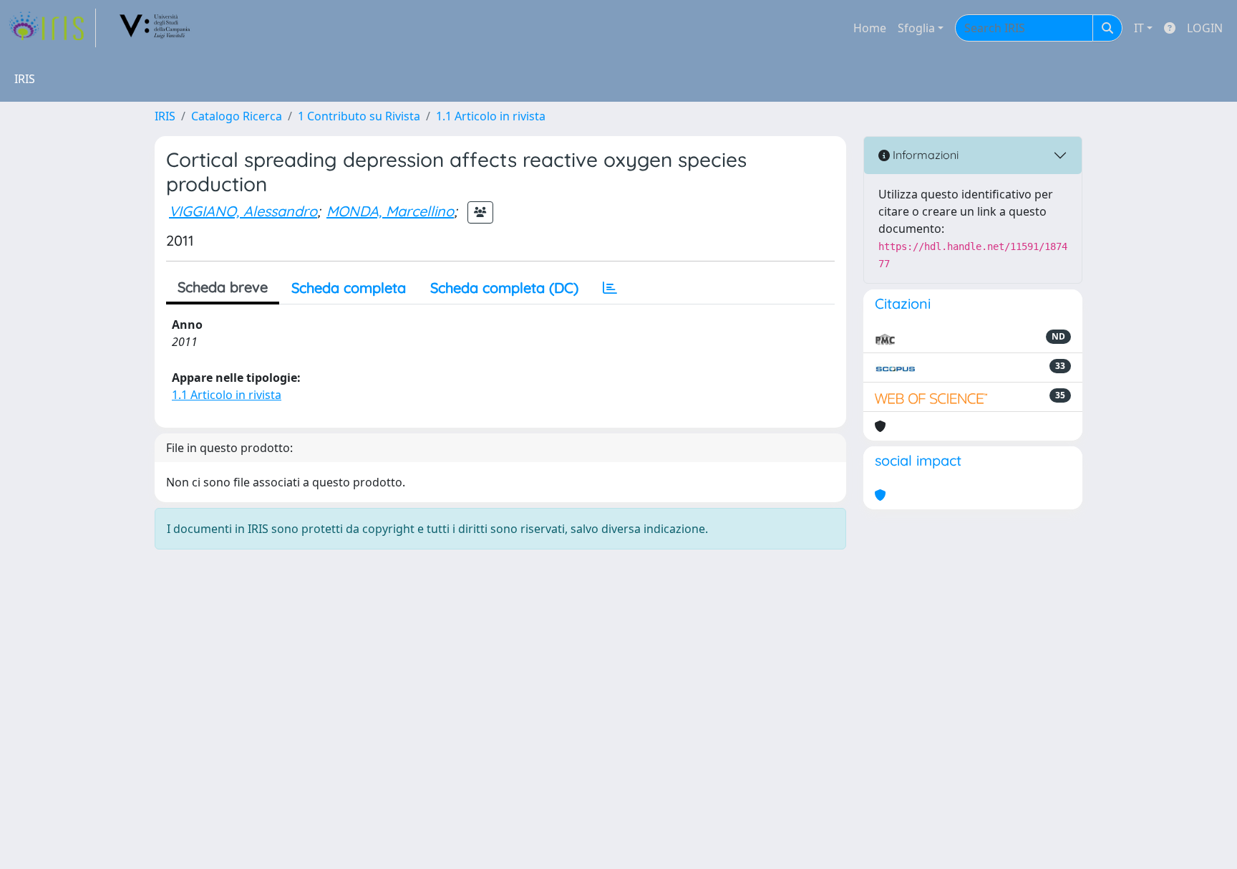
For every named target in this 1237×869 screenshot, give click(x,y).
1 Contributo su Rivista (359, 116)
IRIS (165, 116)
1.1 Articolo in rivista (490, 116)
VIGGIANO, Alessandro (243, 211)
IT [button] (1139, 28)
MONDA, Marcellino (390, 211)
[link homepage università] (155, 28)
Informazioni (924, 155)
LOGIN (1205, 28)
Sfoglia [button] (916, 28)
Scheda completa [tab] (348, 288)
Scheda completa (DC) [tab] (504, 288)
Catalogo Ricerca (236, 116)
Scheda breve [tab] (223, 287)
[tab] (610, 288)
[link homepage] (52, 28)
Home (869, 28)
